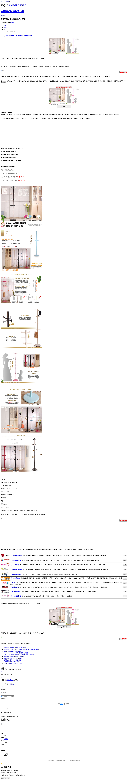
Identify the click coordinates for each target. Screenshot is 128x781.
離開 (8, 778)
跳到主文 (3, 15)
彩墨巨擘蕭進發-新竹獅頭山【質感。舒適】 (15, 647)
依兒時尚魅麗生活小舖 (12, 11)
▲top (2, 686)
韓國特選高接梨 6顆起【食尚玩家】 (13, 658)
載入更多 (3, 689)
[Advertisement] (13, 132)
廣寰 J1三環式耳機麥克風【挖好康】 (13, 651)
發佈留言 (3, 698)
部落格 (5, 27)
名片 (5, 29)
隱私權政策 (72, 760)
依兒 (2, 671)
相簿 (5, 25)
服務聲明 (78, 760)
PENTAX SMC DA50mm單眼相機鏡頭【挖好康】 (16, 653)
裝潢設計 (12, 684)
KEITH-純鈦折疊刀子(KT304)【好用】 (14, 663)
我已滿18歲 (3, 778)
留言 (12, 680)
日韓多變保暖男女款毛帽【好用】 (12, 660)
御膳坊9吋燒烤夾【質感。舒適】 (12, 661)
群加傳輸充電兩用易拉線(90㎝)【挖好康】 (15, 656)
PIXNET (53, 760)
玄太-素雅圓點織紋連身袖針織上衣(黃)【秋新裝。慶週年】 (19, 654)
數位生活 (12, 22)
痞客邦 (9, 680)
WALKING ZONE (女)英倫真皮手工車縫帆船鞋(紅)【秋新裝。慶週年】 (22, 649)
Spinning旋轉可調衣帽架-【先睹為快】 (19, 36)
